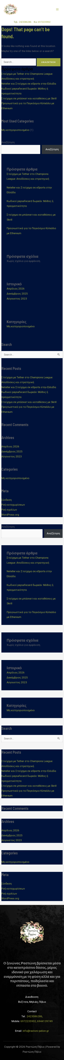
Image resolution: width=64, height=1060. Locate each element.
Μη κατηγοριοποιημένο (15, 130)
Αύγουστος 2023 (17, 298)
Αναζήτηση (8, 142)
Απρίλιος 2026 (16, 288)
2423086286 (26, 22)
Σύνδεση (6, 499)
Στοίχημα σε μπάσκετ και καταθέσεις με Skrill (29, 98)
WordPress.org (10, 514)
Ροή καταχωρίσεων (13, 504)
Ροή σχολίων (9, 509)
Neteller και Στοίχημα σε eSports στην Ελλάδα (28, 83)
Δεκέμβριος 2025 (17, 293)
